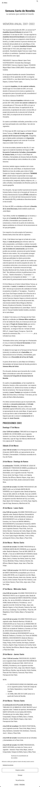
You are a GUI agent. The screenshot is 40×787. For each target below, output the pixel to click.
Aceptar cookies (20, 770)
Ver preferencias (20, 780)
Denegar (20, 775)
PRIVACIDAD (22, 784)
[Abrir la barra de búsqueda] (37, 1)
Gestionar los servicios (8, 765)
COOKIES (16, 784)
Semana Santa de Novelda (20, 10)
